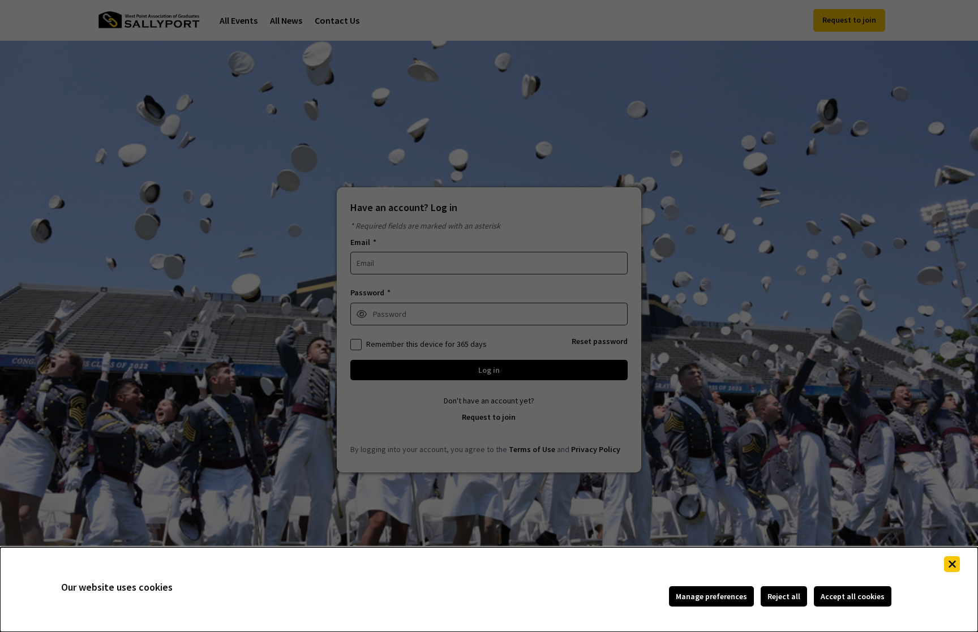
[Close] (952, 564)
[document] (489, 589)
